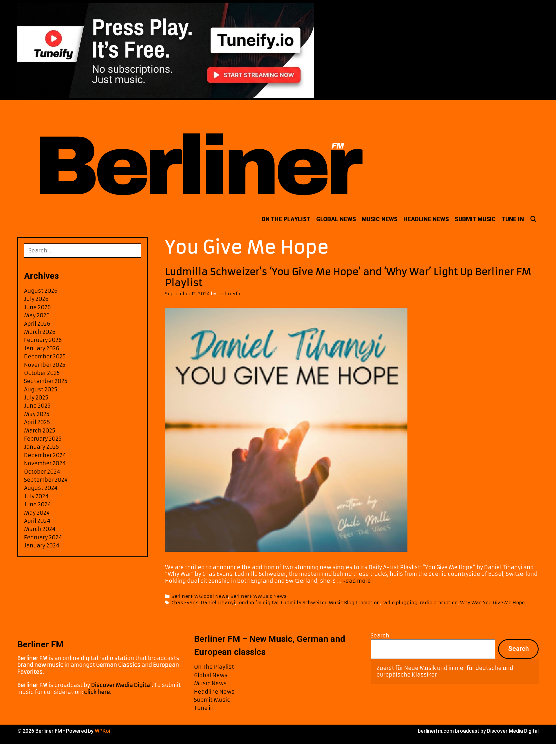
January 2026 (41, 348)
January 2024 (41, 545)
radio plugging (400, 602)
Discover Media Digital (121, 685)
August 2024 (40, 488)
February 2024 (43, 537)
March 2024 (39, 529)
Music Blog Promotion (354, 602)
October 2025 (42, 373)
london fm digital (258, 602)
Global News (336, 219)
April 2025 (37, 422)
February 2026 (43, 340)
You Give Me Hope (504, 602)
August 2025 (40, 389)
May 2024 (37, 513)
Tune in (513, 219)
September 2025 (45, 381)
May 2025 (37, 414)
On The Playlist (285, 219)
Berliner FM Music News (258, 596)
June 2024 (37, 504)
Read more (356, 581)
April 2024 (37, 521)
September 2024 (45, 480)
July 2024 (36, 496)
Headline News (426, 219)
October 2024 (42, 471)
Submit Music (475, 219)
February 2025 (43, 438)
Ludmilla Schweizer (303, 602)
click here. (97, 692)
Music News (380, 219)
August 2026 (41, 290)
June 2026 (37, 307)
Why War (470, 602)
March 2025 (39, 430)
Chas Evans (184, 602)
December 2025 (45, 356)
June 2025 (37, 405)
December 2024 (45, 455)
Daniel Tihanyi (218, 602)
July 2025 (36, 397)
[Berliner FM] (198, 154)
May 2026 (37, 315)
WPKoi (102, 731)
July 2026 (36, 299)
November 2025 (44, 365)
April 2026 (37, 323)
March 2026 (40, 332)
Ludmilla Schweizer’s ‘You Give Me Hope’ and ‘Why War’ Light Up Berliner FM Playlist (348, 277)
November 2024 (44, 463)
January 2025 (41, 447)
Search (380, 635)
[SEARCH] (533, 219)
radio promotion (439, 602)
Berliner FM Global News (199, 596)
